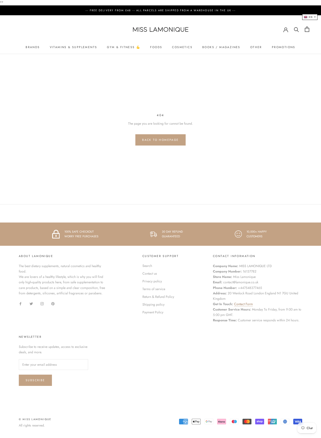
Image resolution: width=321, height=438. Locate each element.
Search (147, 265)
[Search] (296, 29)
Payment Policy (152, 312)
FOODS (156, 47)
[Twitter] (31, 303)
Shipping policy (153, 304)
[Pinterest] (53, 303)
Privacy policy (152, 281)
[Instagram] (42, 303)
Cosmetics (182, 47)
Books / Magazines (221, 47)
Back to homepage (160, 140)
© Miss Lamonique (35, 419)
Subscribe (35, 380)
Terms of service (153, 289)
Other (256, 47)
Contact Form (243, 304)
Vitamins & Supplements (73, 47)
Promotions (283, 47)
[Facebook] (20, 303)
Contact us (149, 273)
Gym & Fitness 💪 (123, 47)
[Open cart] (307, 29)
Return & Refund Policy (158, 296)
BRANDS (33, 47)
